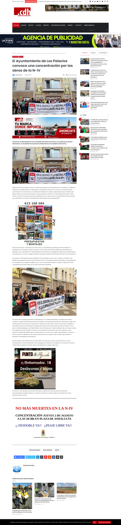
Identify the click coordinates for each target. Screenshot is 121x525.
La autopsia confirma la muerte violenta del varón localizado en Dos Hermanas (66, 496)
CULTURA (38, 25)
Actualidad (15, 56)
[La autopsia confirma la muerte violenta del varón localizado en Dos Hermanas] (67, 488)
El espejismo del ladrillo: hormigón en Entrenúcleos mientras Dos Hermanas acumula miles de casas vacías (98, 94)
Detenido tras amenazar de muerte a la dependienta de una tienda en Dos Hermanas (44, 500)
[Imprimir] (61, 457)
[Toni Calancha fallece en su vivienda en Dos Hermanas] (84, 139)
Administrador (18, 75)
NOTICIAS (16, 25)
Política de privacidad (104, 522)
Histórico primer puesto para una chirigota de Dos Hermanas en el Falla (99, 155)
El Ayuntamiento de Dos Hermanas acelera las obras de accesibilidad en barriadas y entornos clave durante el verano (99, 62)
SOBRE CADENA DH (89, 25)
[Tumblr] (41, 457)
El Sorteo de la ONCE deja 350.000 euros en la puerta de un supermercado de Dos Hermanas (99, 130)
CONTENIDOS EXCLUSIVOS (58, 25)
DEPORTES (46, 25)
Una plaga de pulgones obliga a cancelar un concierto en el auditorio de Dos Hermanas (99, 147)
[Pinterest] (45, 457)
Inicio (14, 53)
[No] (119, 522)
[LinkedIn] (37, 457)
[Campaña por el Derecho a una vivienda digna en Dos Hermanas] (22, 496)
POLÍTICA (31, 25)
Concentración (35, 450)
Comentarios (103, 53)
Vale (95, 522)
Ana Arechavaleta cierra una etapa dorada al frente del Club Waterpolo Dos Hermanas (60, 1)
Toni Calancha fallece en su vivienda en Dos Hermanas (99, 138)
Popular (93, 53)
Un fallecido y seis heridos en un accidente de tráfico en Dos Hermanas (99, 121)
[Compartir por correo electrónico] (57, 457)
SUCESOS (23, 25)
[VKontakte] (53, 457)
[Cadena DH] (22, 11)
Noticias (19, 53)
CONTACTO (78, 25)
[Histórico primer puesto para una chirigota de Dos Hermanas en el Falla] (84, 156)
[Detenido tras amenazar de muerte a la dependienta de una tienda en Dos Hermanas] (44, 490)
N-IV (57, 450)
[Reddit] (49, 457)
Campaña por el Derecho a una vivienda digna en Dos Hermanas (22, 511)
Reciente (84, 53)
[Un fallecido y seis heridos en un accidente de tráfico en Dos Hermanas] (84, 122)
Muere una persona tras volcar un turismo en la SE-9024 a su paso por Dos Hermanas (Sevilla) (99, 84)
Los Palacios (48, 450)
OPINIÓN (70, 25)
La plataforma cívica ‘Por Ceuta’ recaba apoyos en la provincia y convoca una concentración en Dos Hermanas (99, 73)
